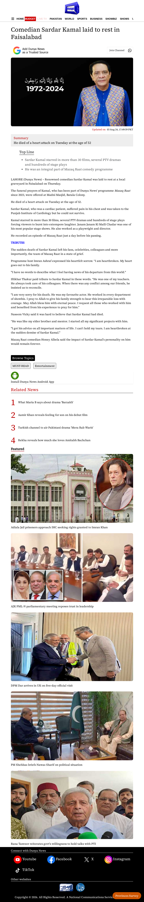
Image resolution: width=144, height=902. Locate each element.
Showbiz (111, 18)
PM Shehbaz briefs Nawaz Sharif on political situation (46, 765)
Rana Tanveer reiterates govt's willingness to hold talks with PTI (53, 844)
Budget (30, 18)
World (69, 18)
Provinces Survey (126, 896)
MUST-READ (20, 366)
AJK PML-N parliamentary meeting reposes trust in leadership (52, 606)
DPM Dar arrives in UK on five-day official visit (42, 685)
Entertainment (45, 366)
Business (96, 18)
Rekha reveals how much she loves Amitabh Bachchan (54, 440)
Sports (82, 18)
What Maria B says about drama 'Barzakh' (45, 402)
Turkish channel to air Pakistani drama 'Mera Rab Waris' (55, 427)
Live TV (42, 18)
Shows (124, 18)
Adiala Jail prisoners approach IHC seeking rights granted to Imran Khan (59, 527)
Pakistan (56, 18)
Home (20, 18)
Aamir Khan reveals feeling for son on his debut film (52, 415)
